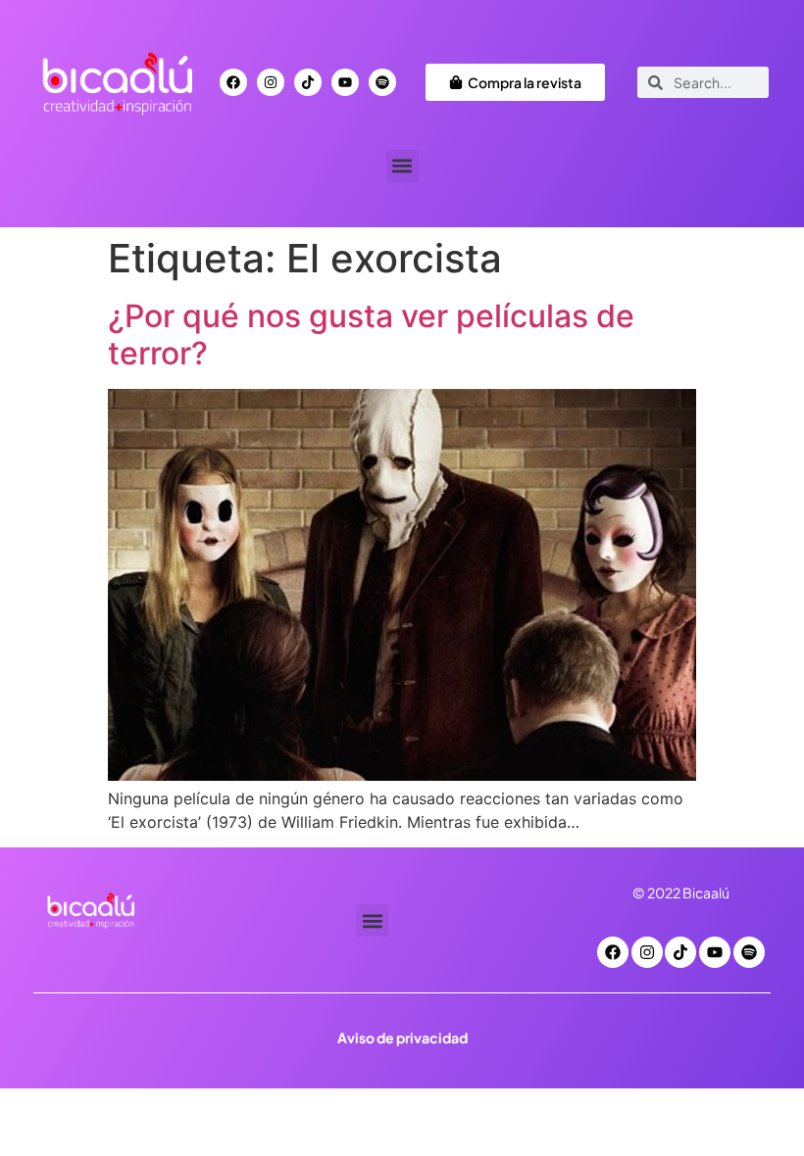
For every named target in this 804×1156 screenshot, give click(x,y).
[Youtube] (345, 82)
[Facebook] (233, 82)
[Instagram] (270, 82)
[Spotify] (382, 82)
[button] (402, 166)
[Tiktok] (308, 82)
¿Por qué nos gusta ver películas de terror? (371, 334)
